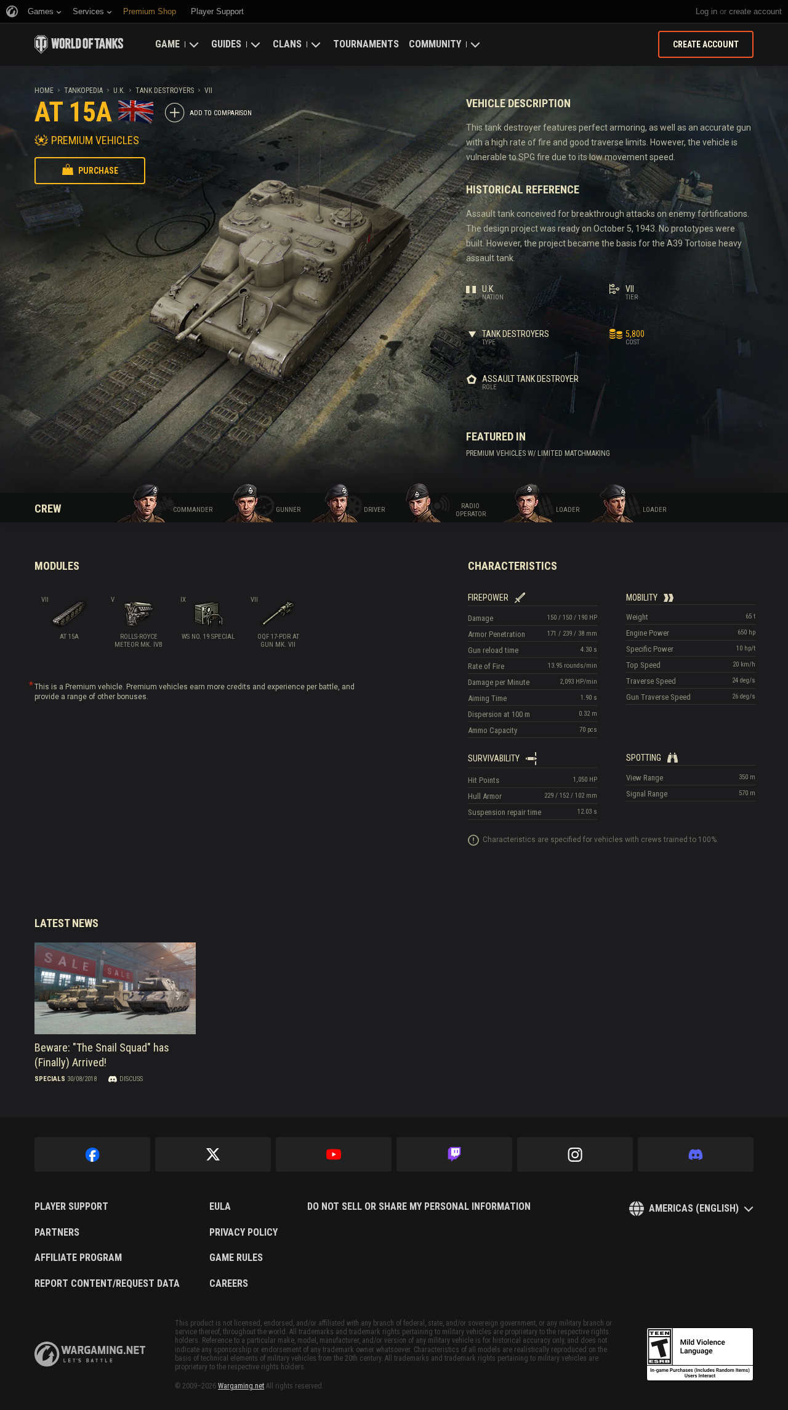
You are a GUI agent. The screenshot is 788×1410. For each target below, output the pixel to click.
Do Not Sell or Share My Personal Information (419, 1206)
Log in (706, 11)
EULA (220, 1206)
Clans (287, 44)
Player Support (71, 1206)
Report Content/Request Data (107, 1283)
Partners (56, 1232)
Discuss (131, 1079)
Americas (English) (694, 1208)
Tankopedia (83, 90)
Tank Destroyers (164, 90)
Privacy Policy (243, 1232)
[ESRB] (700, 1354)
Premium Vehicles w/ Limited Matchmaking (538, 453)
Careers (228, 1283)
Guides (226, 44)
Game (167, 44)
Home (44, 90)
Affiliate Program (78, 1257)
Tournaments (366, 44)
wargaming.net (89, 1354)
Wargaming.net (241, 1386)
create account (755, 11)
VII (208, 90)
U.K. (119, 90)
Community (435, 44)
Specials (49, 1079)
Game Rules (236, 1257)
